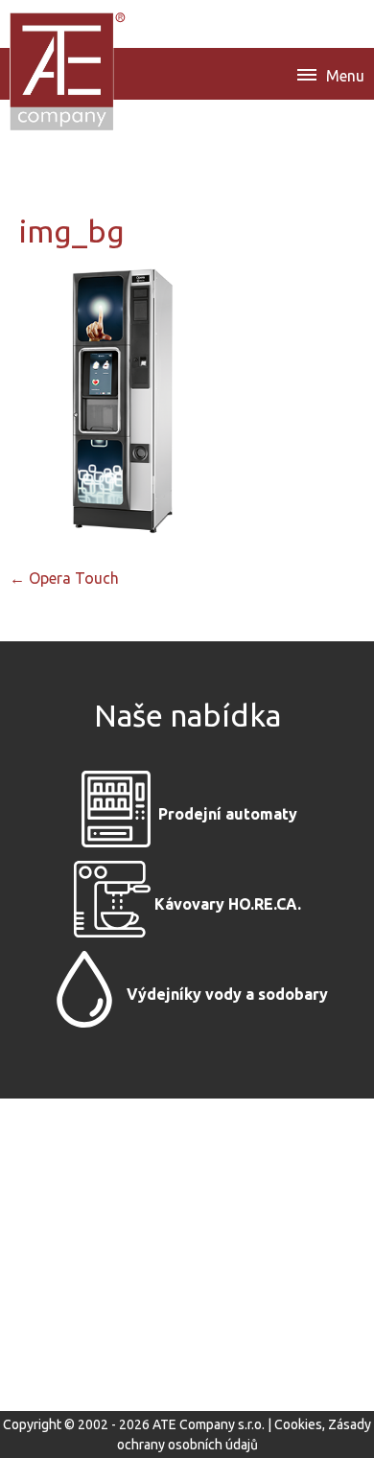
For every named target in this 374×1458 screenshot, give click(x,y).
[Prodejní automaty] (116, 813)
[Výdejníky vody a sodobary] (84, 994)
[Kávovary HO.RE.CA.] (112, 904)
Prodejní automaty (227, 813)
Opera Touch (64, 578)
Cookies (298, 1424)
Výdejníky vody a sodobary (227, 994)
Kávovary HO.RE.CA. (227, 904)
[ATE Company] (69, 71)
